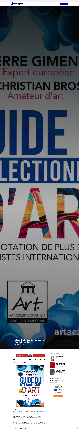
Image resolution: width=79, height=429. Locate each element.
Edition (17, 338)
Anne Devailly (18, 344)
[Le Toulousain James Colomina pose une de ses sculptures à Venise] (52, 372)
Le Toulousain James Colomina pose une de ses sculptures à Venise (60, 370)
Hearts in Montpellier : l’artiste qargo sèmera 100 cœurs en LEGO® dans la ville (60, 364)
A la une (57, 357)
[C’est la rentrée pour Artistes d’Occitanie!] (52, 358)
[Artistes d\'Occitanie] (17, 3)
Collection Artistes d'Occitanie (58, 380)
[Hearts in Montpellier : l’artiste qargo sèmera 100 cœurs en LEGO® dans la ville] (52, 365)
